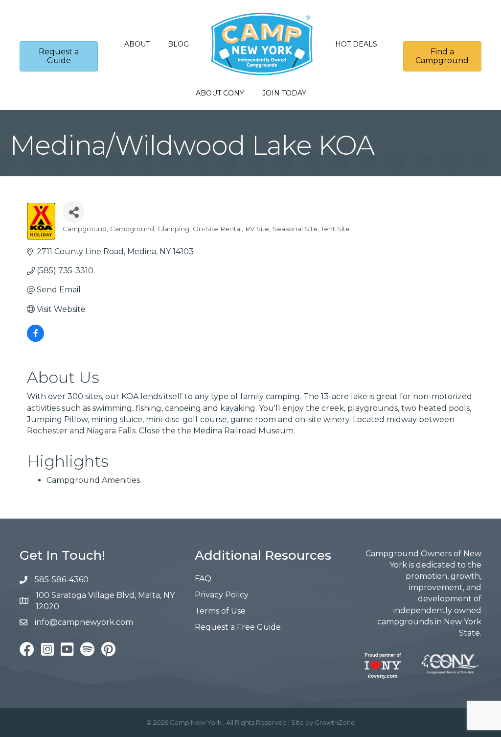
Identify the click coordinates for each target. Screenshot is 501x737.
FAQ (203, 578)
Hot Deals (356, 44)
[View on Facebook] (35, 339)
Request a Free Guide (238, 627)
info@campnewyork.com (85, 622)
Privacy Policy (222, 594)
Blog (178, 44)
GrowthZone (335, 722)
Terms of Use (220, 611)
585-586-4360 (62, 579)
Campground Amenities (93, 480)
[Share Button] (74, 212)
